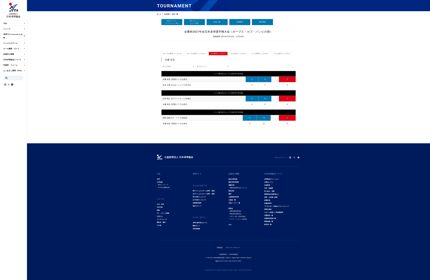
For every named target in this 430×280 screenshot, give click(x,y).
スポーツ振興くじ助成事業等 (273, 212)
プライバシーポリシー (233, 247)
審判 (230, 194)
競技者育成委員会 (235, 214)
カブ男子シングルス (218, 53)
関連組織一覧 (268, 221)
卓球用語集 (196, 228)
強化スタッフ (197, 206)
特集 (158, 210)
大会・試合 (160, 204)
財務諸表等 (268, 203)
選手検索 (262, 22)
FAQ (230, 224)
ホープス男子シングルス (172, 53)
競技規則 (231, 191)
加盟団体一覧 (268, 215)
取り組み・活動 (269, 191)
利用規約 (220, 247)
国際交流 (231, 185)
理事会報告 (268, 209)
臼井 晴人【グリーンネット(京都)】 (177, 99)
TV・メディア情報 (163, 213)
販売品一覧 (268, 224)
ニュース (7, 29)
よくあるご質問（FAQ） (13, 71)
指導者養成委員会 (235, 211)
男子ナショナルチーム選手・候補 (204, 191)
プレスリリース (162, 219)
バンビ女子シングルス (281, 53)
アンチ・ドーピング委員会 (238, 219)
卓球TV (13, 36)
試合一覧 (217, 22)
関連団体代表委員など (271, 194)
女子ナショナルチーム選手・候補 (204, 194)
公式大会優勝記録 (164, 187)
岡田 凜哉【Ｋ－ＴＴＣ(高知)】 (175, 118)
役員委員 (267, 185)
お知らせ (160, 216)
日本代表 (160, 207)
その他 (159, 225)
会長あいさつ (268, 182)
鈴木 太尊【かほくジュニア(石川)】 (177, 85)
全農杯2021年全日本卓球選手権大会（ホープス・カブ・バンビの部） (228, 31)
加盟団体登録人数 (270, 218)
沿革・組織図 (268, 188)
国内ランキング (163, 185)
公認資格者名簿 (234, 197)
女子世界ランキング (199, 200)
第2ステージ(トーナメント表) (171, 22)
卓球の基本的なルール (200, 222)
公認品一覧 (232, 200)
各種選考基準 (197, 203)
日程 (158, 179)
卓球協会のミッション (271, 179)
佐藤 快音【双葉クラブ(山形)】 (175, 79)
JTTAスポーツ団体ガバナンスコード (276, 206)
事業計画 (267, 200)
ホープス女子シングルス (196, 53)
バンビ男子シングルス (259, 53)
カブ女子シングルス (238, 53)
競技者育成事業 (234, 182)
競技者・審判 (161, 222)
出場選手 (239, 22)
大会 (5, 23)
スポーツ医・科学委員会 (238, 216)
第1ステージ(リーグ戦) (194, 22)
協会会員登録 (233, 179)
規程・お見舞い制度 (270, 197)
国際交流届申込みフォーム (238, 188)
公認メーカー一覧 (234, 203)
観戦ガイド (196, 225)
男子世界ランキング (199, 197)
